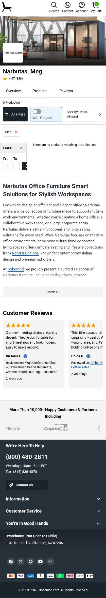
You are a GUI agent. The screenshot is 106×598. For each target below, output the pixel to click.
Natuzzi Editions (25, 253)
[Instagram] (50, 561)
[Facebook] (11, 561)
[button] (54, 8)
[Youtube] (40, 561)
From (7, 159)
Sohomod (16, 269)
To (15, 159)
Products (40, 91)
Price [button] (7, 148)
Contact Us (24, 485)
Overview (13, 91)
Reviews (66, 91)
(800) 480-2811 (27, 456)
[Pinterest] (31, 561)
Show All (53, 292)
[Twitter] (21, 561)
